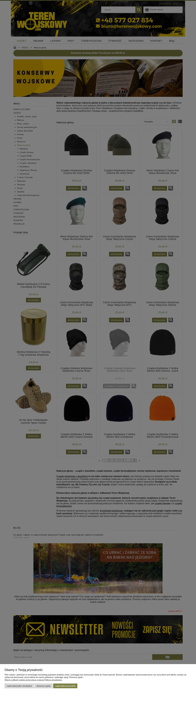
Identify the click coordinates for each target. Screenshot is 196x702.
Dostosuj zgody (43, 686)
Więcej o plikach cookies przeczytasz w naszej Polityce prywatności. (33, 680)
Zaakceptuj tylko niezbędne (19, 686)
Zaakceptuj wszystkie (65, 686)
